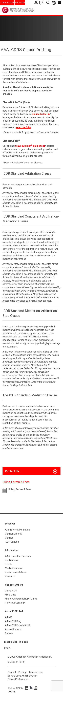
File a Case (20, 3)
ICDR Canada (12, 541)
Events (8, 564)
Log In (7, 647)
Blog (42, 3)
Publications (11, 560)
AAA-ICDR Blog (13, 621)
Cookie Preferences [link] (18, 679)
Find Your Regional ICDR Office (21, 598)
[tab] (31, 471)
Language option (54, 3)
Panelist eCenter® (15, 602)
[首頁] (25, 10)
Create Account (7, 3)
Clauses (9, 537)
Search (48, 3)
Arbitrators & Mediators (17, 529)
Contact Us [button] (12, 471)
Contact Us (36, 3)
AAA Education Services (18, 556)
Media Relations (13, 568)
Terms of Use (36, 672)
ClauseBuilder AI (13, 533)
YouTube (34, 688)
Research (10, 576)
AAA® (8, 617)
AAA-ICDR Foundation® (17, 625)
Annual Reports (13, 629)
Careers (9, 633)
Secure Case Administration (22, 675)
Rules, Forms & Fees (19, 489)
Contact (12, 672)
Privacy (22, 672)
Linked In (27, 688)
